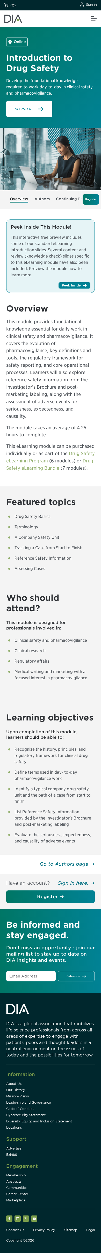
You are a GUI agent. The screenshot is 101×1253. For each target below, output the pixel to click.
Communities (16, 1188)
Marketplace (15, 1200)
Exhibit (11, 1155)
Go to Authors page (64, 864)
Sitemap (70, 1230)
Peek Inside (71, 285)
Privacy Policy (44, 1230)
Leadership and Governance (28, 1102)
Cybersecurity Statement (26, 1115)
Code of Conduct (20, 1109)
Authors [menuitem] (42, 199)
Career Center (17, 1194)
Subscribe (73, 975)
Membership (16, 1175)
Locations (14, 1127)
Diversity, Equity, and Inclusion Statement (39, 1121)
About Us (13, 1084)
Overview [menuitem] (19, 199)
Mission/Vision (17, 1096)
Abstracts (13, 1181)
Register (47, 896)
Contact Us (15, 1230)
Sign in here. (73, 883)
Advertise (13, 1148)
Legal (90, 1230)
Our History (15, 1090)
